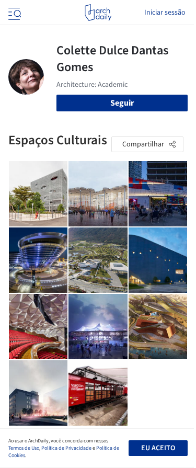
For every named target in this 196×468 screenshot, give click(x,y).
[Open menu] (13, 12)
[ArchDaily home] (98, 12)
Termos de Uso (23, 448)
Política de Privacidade (66, 448)
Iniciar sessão (165, 12)
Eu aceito (158, 448)
